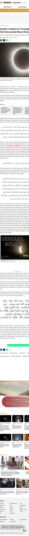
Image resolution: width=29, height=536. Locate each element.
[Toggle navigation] (1, 2)
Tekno (11, 509)
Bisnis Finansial (23, 509)
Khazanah (2, 505)
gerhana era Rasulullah (15, 356)
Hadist (7, 25)
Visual (11, 511)
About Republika (3, 519)
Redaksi (11, 519)
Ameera (1, 503)
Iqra (4, 25)
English (21, 511)
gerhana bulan (22, 353)
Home (1, 25)
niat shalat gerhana (13, 353)
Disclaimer (2, 521)
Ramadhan (12, 513)
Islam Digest (22, 505)
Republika (3, 10)
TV (0, 513)
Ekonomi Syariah (13, 503)
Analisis (11, 507)
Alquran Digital (7, 7)
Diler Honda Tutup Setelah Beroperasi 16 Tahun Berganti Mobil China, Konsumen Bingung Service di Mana (18, 110)
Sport (21, 507)
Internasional (2, 509)
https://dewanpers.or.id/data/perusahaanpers (11, 528)
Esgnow (2, 511)
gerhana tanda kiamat (4, 356)
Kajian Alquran (22, 7)
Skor (21, 503)
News (1, 507)
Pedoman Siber (23, 519)
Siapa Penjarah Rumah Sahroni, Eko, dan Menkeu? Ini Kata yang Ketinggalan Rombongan (5, 110)
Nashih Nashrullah (13, 37)
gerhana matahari (14, 145)
